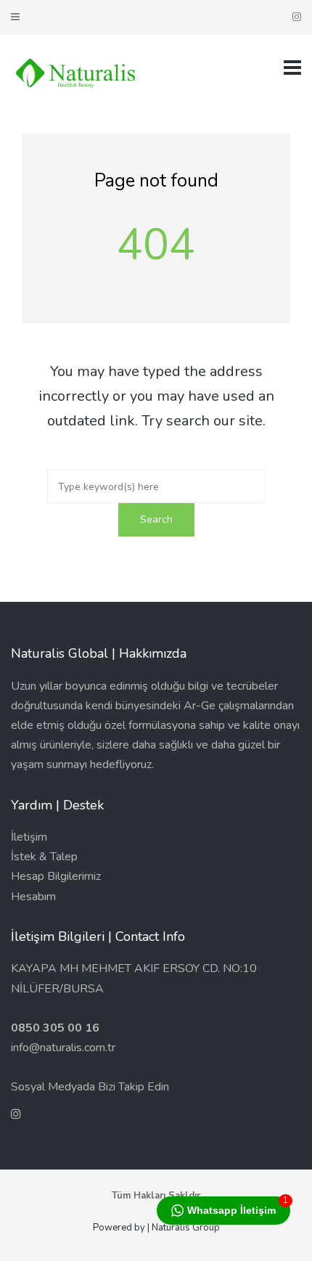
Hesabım (33, 897)
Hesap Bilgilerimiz (56, 876)
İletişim (29, 837)
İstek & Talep (44, 857)
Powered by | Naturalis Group (156, 1227)
